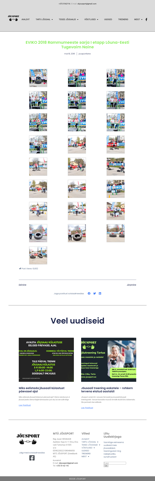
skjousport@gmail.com (87, 4)
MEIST (137, 19)
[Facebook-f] (146, 19)
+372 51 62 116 (62, 466)
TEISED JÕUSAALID (67, 19)
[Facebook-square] (32, 458)
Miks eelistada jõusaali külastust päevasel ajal (41, 389)
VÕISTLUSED (90, 19)
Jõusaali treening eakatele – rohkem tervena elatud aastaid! (107, 389)
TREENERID (123, 19)
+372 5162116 (64, 4)
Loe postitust (25, 405)
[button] (89, 293)
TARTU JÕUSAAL (43, 19)
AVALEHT (26, 19)
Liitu (106, 466)
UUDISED (108, 19)
